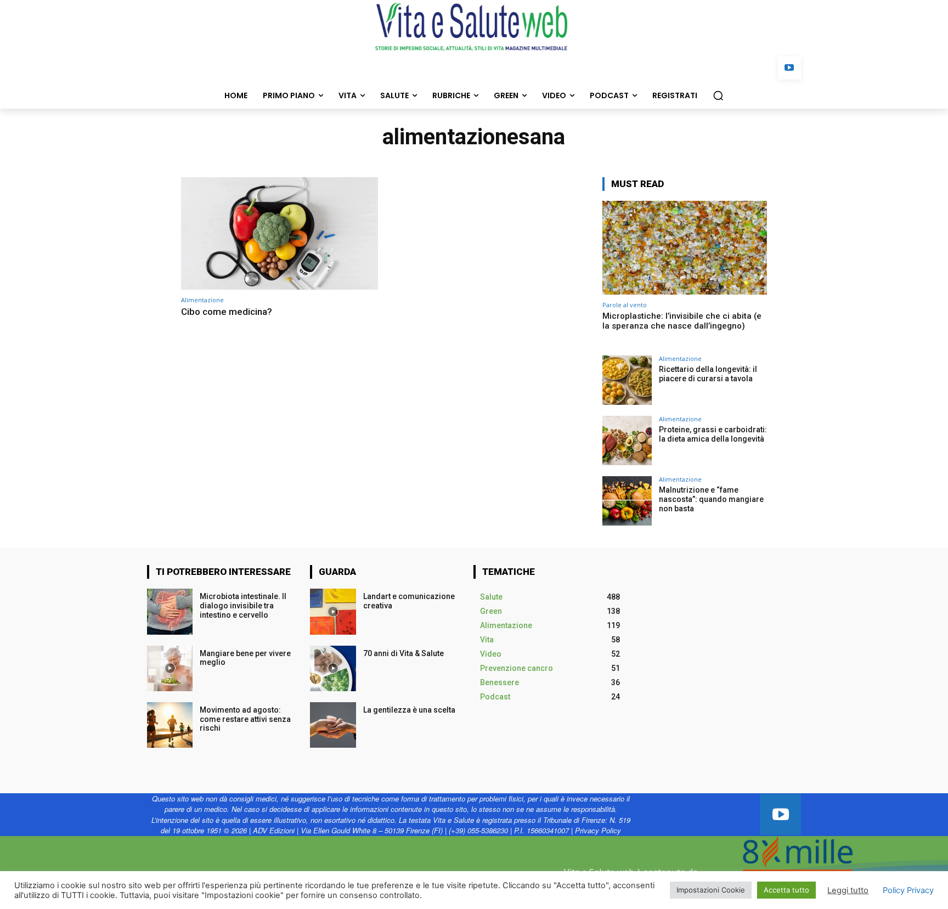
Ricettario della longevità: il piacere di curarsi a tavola (708, 374)
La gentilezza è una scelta (409, 709)
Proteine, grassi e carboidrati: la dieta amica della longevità (713, 434)
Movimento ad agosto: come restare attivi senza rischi (245, 719)
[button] (718, 95)
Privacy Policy (598, 830)
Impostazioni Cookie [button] (710, 889)
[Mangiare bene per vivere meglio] (170, 668)
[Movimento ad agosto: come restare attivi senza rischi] (170, 725)
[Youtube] (790, 68)
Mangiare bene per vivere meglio (245, 658)
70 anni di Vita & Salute (403, 653)
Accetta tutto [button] (786, 889)
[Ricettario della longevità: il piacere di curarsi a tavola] (627, 380)
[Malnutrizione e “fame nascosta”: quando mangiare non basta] (627, 501)
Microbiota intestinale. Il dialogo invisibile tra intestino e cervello (243, 605)
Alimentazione (202, 300)
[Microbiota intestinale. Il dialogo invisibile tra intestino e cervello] (170, 611)
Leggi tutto (847, 890)
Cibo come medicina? (227, 311)
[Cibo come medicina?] (279, 233)
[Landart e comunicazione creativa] (333, 611)
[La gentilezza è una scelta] (333, 725)
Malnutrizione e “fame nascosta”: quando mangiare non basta (711, 499)
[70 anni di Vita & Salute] (333, 668)
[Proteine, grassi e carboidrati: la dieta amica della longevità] (627, 440)
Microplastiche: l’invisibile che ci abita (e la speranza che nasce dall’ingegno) (681, 321)
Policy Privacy (908, 890)
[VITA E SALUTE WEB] (474, 27)
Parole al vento (624, 305)
